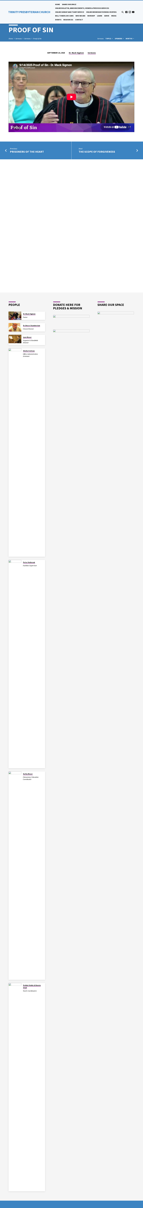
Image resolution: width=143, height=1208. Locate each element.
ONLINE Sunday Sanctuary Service (69, 12)
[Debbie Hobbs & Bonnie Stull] (15, 1087)
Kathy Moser (28, 774)
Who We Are (80, 16)
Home (57, 4)
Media (113, 16)
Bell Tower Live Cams (64, 16)
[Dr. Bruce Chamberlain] (15, 327)
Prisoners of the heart (27, 151)
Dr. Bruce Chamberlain (31, 326)
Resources (68, 20)
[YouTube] (133, 12)
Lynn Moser (27, 337)
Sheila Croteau (29, 351)
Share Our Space (69, 4)
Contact (79, 20)
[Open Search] (122, 12)
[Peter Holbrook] (15, 664)
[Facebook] (126, 12)
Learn (99, 16)
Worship (91, 16)
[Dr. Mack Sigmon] (15, 316)
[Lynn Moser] (15, 339)
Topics (108, 39)
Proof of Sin (37, 39)
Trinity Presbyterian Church (29, 12)
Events (58, 20)
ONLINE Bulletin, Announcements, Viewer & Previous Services (82, 8)
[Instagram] (129, 12)
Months (129, 39)
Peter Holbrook (29, 562)
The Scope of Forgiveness (97, 151)
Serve (106, 16)
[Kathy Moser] (15, 875)
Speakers (118, 39)
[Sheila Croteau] (15, 452)
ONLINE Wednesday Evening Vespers (101, 12)
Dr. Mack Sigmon (76, 53)
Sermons (19, 39)
